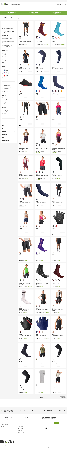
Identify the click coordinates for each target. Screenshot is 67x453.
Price (3, 125)
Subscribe (56, 423)
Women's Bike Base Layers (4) (8, 43)
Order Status (20, 420)
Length (3, 137)
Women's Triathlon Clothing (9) (8, 36)
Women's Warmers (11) (6, 33)
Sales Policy (20, 430)
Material (4, 131)
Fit (2, 120)
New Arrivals (3, 9)
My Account (59, 4)
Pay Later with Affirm (5, 424)
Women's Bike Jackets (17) (7, 30)
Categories (4, 26)
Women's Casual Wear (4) (7, 45)
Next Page (63, 397)
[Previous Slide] (0, 1)
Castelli (2, 15)
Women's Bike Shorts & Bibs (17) (9, 32)
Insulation (4, 134)
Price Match (20, 422)
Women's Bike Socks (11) (6, 35)
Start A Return (20, 428)
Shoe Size (4, 95)
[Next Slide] (66, 1)
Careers (2, 426)
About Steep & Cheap (9, 417)
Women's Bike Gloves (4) (8, 46)
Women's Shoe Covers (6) (7, 38)
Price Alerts (20, 424)
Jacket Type (4, 122)
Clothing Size (5, 50)
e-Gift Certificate (4, 422)
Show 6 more (4, 78)
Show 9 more (4, 62)
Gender (4, 107)
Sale (3, 83)
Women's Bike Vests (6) (6, 39)
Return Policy (20, 426)
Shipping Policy (21, 432)
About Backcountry (4, 419)
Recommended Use (6, 117)
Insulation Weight (6, 140)
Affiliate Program (4, 420)
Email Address (45, 420)
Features (4, 128)
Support (26, 417)
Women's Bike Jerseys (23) (8, 28)
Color (3, 66)
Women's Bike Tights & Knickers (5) (8, 42)
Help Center (20, 419)
